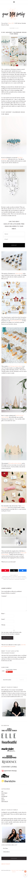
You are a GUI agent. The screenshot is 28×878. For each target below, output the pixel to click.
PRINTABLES (4, 801)
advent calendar (19, 273)
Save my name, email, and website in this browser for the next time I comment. (11, 633)
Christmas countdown (15, 577)
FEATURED (4, 793)
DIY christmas (10, 579)
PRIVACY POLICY (5, 864)
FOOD (2, 794)
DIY (17, 575)
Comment (4, 596)
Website (3, 624)
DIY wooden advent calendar (14, 463)
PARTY (3, 800)
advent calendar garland (16, 320)
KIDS (2, 798)
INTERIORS (4, 796)
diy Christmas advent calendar (15, 366)
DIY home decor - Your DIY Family (14, 14)
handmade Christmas (19, 579)
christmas (6, 577)
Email (3, 619)
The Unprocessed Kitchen (12, 655)
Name (3, 613)
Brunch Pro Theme (17, 870)
